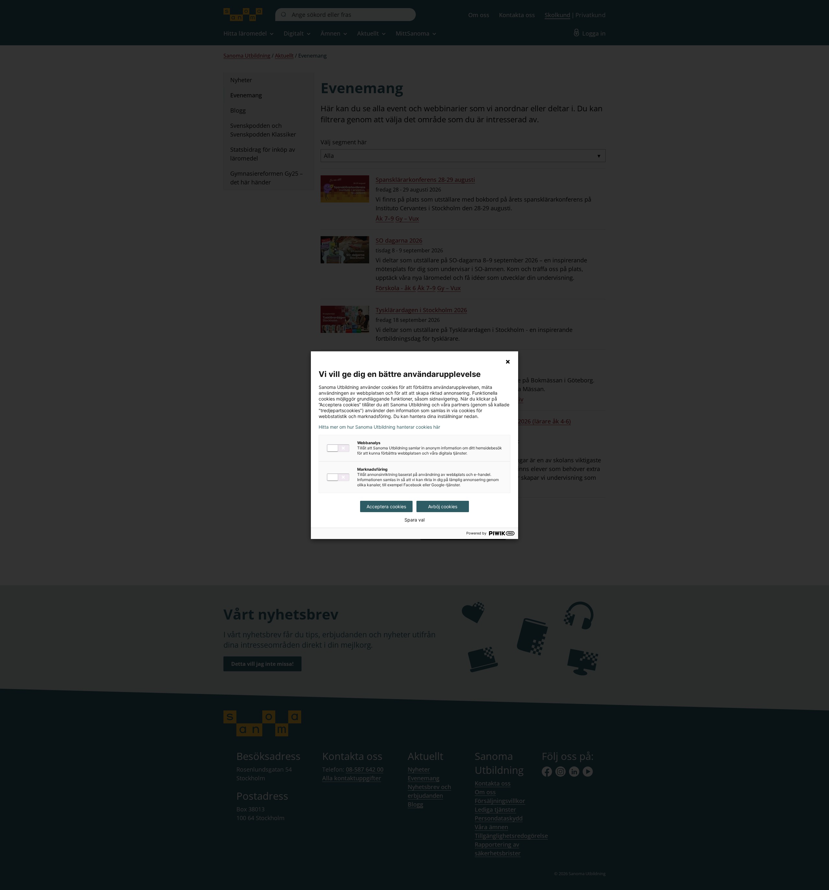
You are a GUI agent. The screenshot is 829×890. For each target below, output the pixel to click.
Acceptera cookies (386, 506)
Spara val (414, 519)
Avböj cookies (442, 506)
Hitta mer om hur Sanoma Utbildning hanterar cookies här (379, 427)
